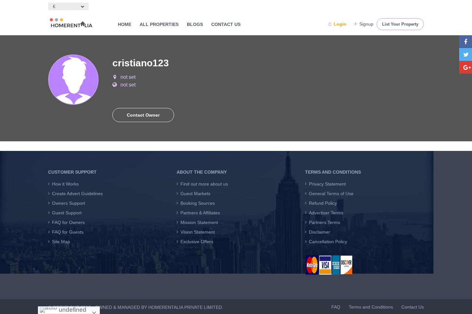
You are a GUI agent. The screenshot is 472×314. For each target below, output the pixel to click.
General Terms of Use (331, 193)
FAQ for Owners (68, 222)
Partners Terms (324, 222)
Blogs (195, 24)
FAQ (335, 307)
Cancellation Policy (328, 241)
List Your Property (400, 24)
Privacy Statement (327, 183)
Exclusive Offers (196, 241)
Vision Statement (197, 232)
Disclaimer (319, 232)
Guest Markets (195, 193)
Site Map (61, 241)
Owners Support (68, 203)
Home (124, 24)
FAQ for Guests (67, 232)
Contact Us (225, 24)
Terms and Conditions (371, 307)
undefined (71, 309)
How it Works (65, 183)
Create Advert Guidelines (77, 193)
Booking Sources (197, 203)
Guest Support (67, 212)
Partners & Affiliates (200, 212)
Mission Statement (199, 222)
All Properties (159, 24)
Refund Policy (323, 203)
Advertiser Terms (326, 212)
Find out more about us (204, 183)
